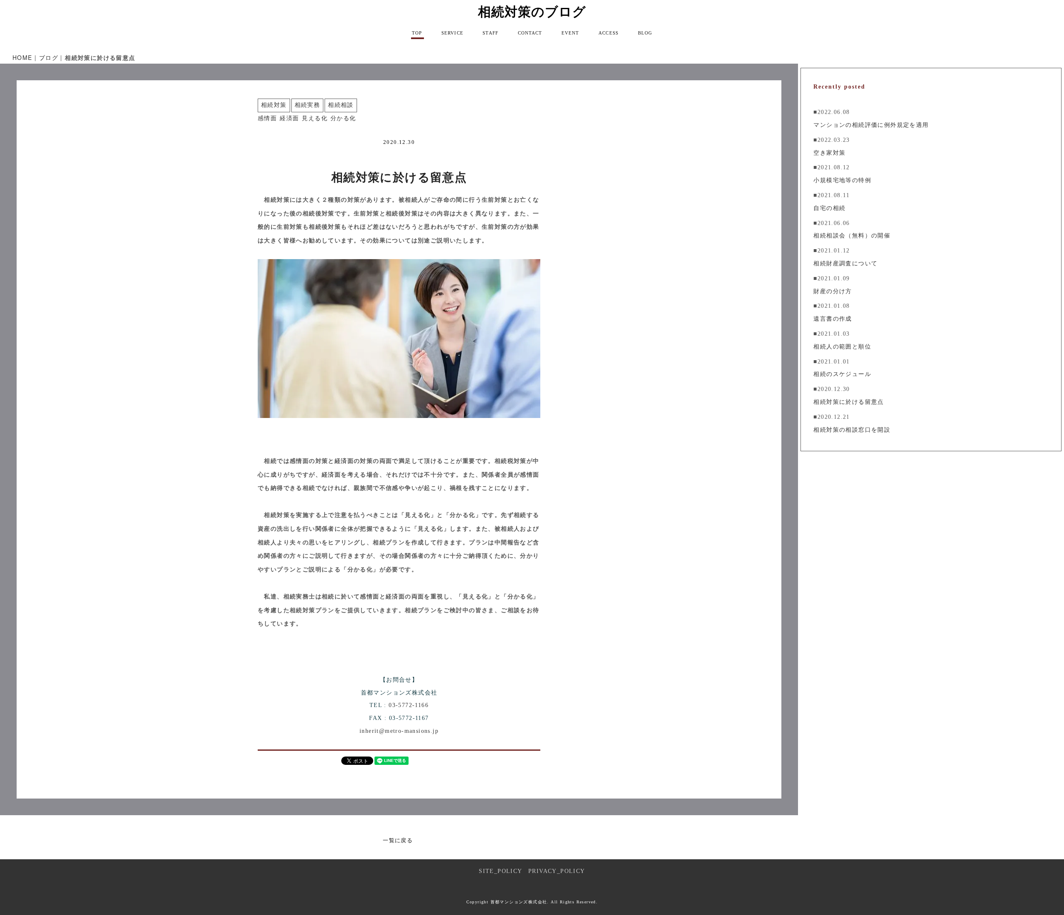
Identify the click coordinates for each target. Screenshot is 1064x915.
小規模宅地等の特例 (842, 180)
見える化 (315, 118)
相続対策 (274, 105)
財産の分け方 (832, 291)
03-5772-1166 (409, 705)
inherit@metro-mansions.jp (399, 731)
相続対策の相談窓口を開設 (851, 430)
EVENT (570, 32)
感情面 (267, 118)
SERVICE (452, 32)
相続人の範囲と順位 (842, 347)
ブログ (48, 57)
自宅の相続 (829, 208)
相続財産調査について (845, 263)
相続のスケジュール (842, 374)
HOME (22, 57)
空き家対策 (829, 153)
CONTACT (530, 32)
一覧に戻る (398, 840)
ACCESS (608, 32)
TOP (417, 32)
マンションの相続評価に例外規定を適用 (871, 125)
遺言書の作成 (832, 319)
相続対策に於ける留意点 (848, 402)
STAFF (490, 32)
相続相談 (341, 105)
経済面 (289, 118)
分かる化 (343, 118)
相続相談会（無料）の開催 (851, 235)
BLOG (645, 32)
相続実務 (307, 105)
